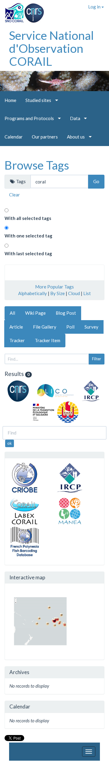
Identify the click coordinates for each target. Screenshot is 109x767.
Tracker (17, 340)
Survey (91, 326)
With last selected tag (28, 253)
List (87, 293)
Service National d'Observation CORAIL (51, 48)
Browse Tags (37, 165)
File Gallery (44, 326)
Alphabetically (32, 293)
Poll (70, 326)
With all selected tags (28, 218)
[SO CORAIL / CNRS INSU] (22, 10)
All (12, 313)
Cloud (74, 293)
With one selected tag (28, 235)
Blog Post (66, 313)
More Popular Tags (54, 286)
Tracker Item (47, 340)
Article (16, 326)
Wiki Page (35, 313)
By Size (57, 293)
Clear (14, 194)
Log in (94, 6)
